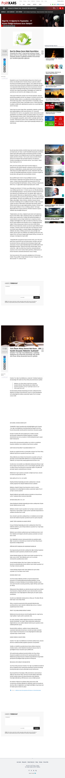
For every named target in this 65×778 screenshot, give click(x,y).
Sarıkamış (38, 1)
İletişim (40, 762)
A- (42, 53)
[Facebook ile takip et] (29, 770)
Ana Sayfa (19, 762)
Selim (42, 1)
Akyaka (20, 1)
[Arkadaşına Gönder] (5, 67)
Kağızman (33, 1)
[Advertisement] (25, 68)
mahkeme (17, 690)
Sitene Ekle (45, 762)
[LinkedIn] (5, 64)
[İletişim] (60, 8)
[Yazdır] (5, 69)
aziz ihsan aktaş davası (36, 690)
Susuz (46, 1)
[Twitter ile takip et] (31, 770)
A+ (42, 51)
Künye (36, 762)
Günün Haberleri (30, 762)
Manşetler (24, 762)
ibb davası (30, 690)
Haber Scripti (31, 773)
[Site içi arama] (62, 8)
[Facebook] (5, 60)
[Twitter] (5, 62)
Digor (29, 1)
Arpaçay (25, 1)
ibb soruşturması (25, 690)
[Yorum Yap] (5, 71)
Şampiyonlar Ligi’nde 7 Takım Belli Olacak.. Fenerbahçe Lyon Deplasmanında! (24, 8)
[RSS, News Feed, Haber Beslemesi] (33, 770)
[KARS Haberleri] (20, 4)
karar (20, 690)
